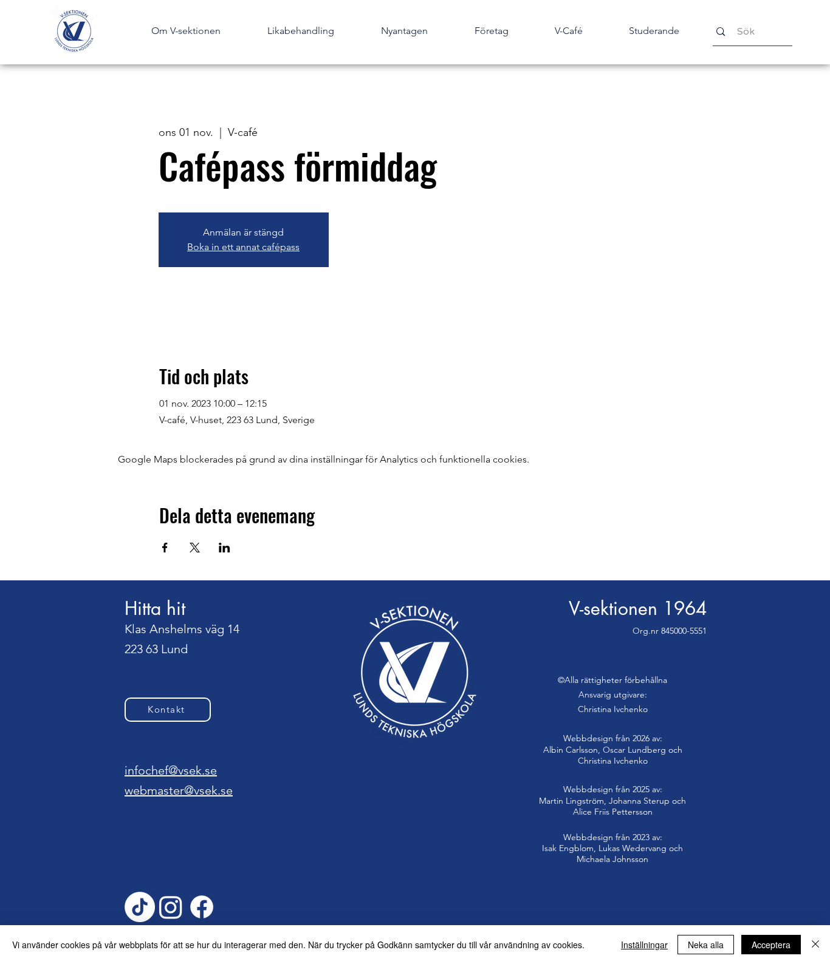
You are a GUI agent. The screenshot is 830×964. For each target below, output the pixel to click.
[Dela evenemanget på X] (195, 547)
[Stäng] (815, 944)
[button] (404, 31)
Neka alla (706, 945)
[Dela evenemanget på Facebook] (165, 547)
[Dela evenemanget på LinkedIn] (224, 547)
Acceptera (771, 945)
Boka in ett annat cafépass (243, 247)
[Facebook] (202, 907)
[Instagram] (171, 907)
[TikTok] (140, 907)
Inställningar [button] (644, 945)
